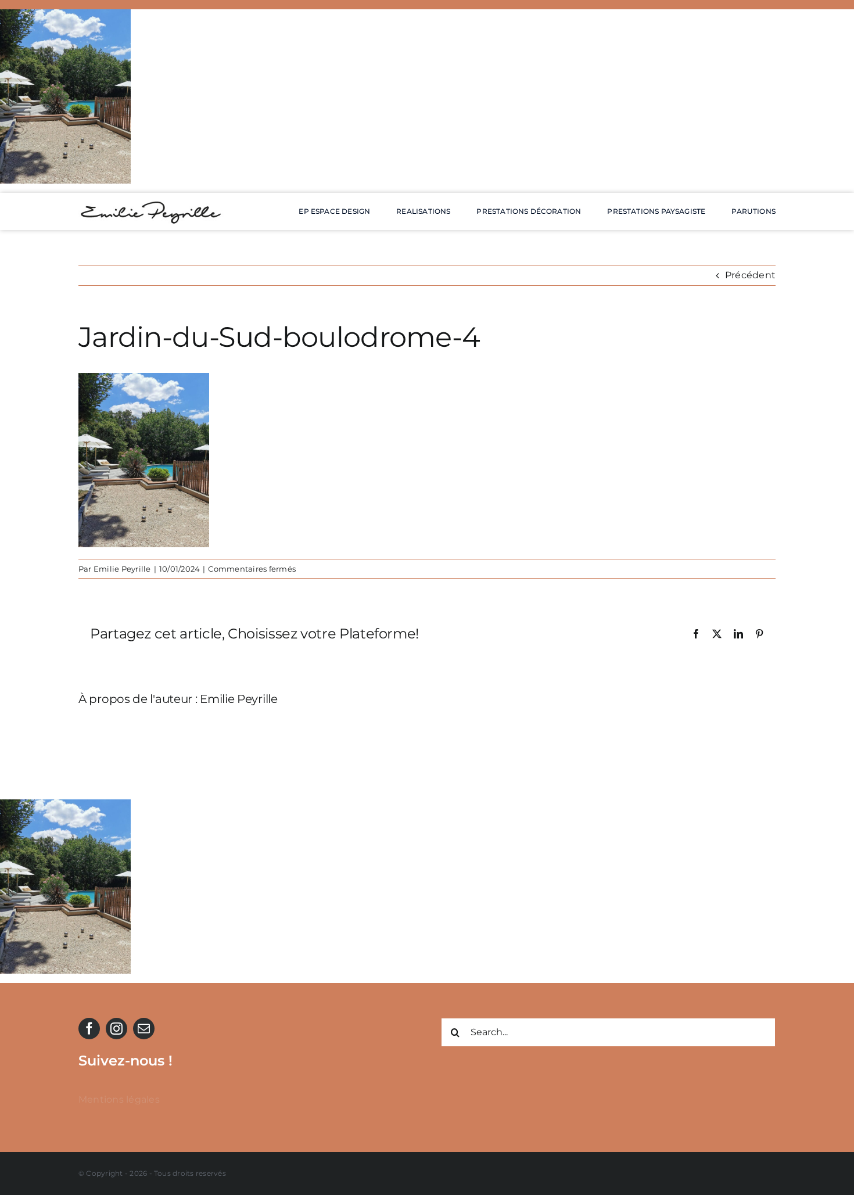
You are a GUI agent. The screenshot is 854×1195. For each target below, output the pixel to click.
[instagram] (116, 1028)
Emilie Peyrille (122, 568)
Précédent (750, 275)
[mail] (144, 1028)
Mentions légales (119, 1099)
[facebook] (89, 1028)
